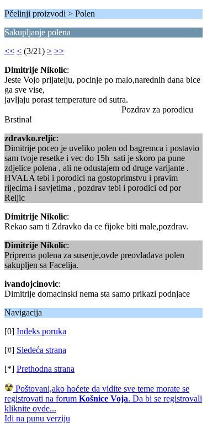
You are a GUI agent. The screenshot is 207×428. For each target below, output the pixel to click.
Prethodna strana (46, 368)
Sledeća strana (41, 350)
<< (9, 51)
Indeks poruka (41, 331)
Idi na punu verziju (37, 418)
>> (59, 51)
